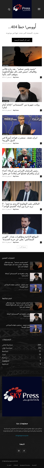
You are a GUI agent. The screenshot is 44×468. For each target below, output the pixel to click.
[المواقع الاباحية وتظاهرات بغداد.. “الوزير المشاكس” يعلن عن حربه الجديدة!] (22, 224)
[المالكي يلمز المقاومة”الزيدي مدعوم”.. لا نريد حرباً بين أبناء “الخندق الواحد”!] (22, 191)
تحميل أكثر (23, 247)
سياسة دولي (5, 134)
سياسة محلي (5, 65)
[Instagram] (19, 451)
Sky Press (16, 77)
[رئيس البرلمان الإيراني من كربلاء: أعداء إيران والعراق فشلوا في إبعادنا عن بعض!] (22, 158)
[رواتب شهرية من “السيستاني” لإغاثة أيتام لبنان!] (22, 92)
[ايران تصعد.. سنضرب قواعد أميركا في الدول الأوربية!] (22, 125)
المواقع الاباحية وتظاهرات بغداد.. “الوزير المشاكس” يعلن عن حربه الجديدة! (20, 238)
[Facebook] (24, 451)
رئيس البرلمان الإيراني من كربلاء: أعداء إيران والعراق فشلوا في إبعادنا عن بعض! (20, 172)
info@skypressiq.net (22, 436)
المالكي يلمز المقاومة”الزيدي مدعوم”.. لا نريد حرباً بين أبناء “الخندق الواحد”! (21, 205)
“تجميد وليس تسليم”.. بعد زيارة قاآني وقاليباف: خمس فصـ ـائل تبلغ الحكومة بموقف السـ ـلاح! (19, 72)
